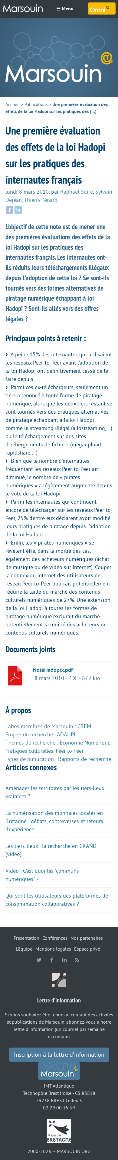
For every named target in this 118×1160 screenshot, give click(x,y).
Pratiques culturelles (29, 751)
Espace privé (87, 949)
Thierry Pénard (40, 200)
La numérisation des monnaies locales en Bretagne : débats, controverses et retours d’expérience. (54, 821)
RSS (77, 960)
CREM (84, 726)
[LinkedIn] (18, 209)
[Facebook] (9, 209)
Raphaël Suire (76, 192)
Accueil (12, 104)
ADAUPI (66, 735)
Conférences (54, 938)
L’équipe (24, 949)
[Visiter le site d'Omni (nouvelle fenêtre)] (102, 8)
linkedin (64, 960)
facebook (52, 960)
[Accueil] (59, 57)
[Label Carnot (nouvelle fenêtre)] (59, 979)
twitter (39, 960)
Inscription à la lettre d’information (59, 1055)
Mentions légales (53, 949)
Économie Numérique (85, 743)
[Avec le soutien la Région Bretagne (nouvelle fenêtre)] (59, 1130)
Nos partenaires (86, 938)
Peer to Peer (70, 751)
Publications (36, 104)
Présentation (26, 938)
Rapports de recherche (84, 759)
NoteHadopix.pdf (53, 670)
